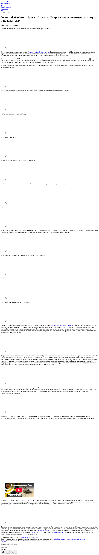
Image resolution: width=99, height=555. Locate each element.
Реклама (3, 10)
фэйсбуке (57, 539)
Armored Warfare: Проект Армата (39, 52)
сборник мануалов (43, 530)
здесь (4, 541)
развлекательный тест (57, 532)
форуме (33, 532)
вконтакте (64, 539)
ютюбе (82, 539)
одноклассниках (73, 539)
